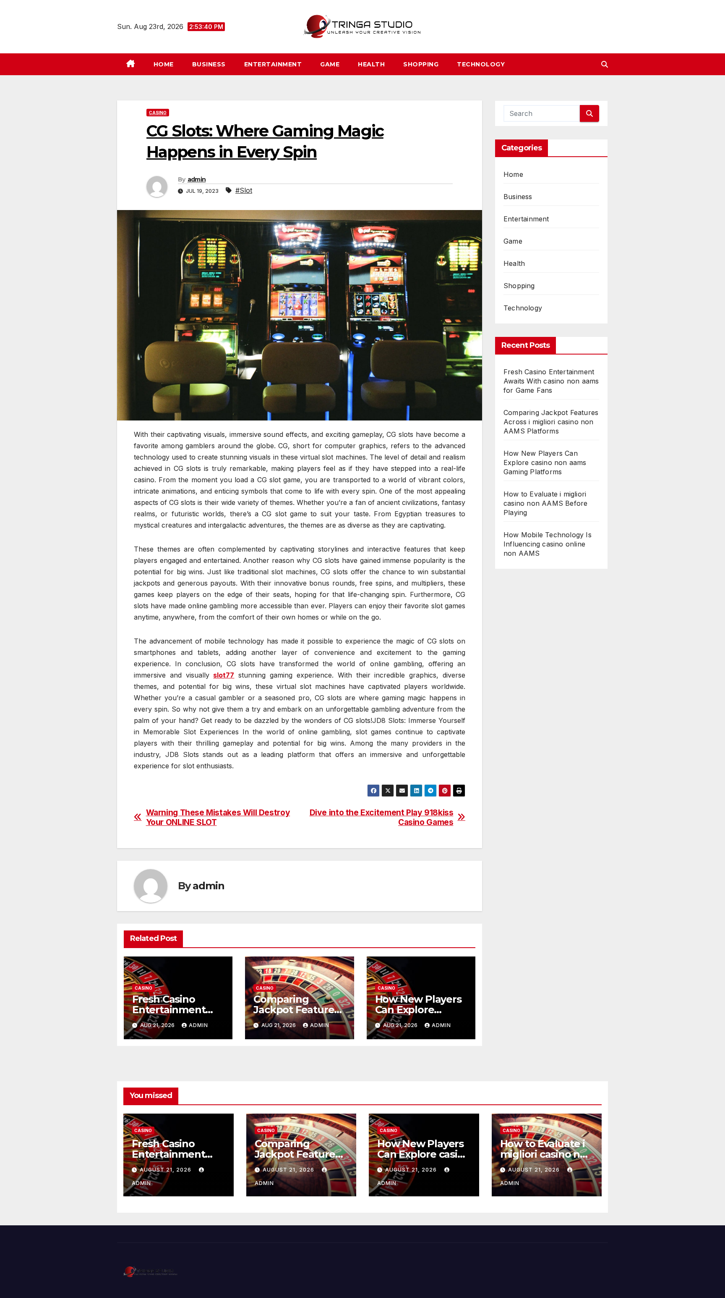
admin (197, 179)
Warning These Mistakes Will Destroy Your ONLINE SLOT (218, 817)
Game (329, 64)
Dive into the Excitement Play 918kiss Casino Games (382, 817)
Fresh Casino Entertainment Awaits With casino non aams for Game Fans (551, 381)
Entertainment (273, 64)
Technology (481, 64)
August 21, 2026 (166, 1170)
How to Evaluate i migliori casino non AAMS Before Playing (545, 503)
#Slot (243, 190)
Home (164, 64)
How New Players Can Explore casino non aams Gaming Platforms (545, 462)
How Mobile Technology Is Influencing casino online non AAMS (547, 544)
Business (209, 64)
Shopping (420, 64)
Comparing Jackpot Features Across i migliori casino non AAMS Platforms (550, 421)
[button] (604, 64)
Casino (158, 112)
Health (371, 64)
